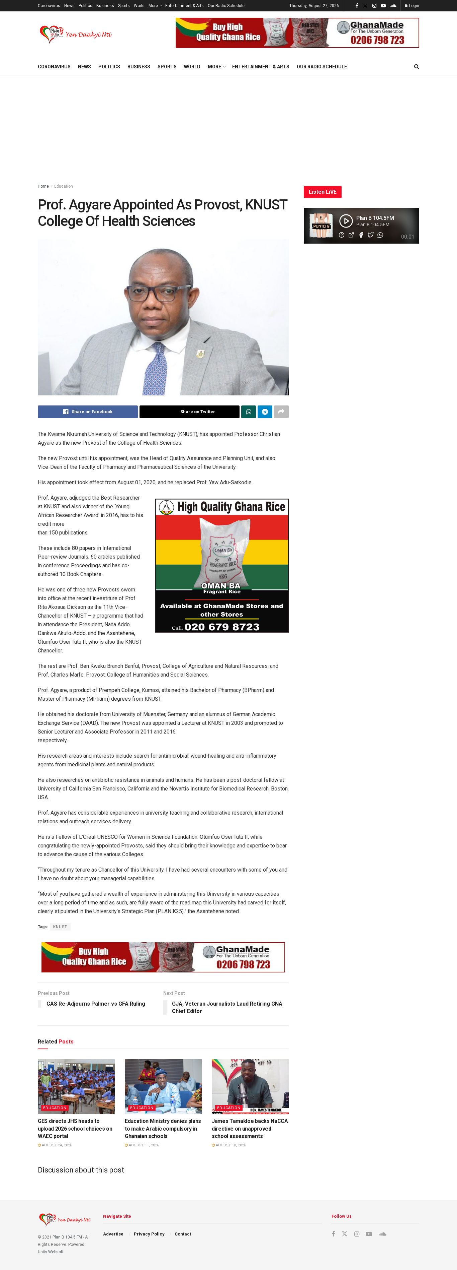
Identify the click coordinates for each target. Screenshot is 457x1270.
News (69, 5)
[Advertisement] (228, 126)
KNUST (60, 927)
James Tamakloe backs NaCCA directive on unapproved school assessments (250, 1128)
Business (105, 5)
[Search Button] (416, 66)
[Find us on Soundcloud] (393, 6)
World (139, 5)
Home (43, 186)
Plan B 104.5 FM (67, 1237)
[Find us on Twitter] (365, 6)
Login (413, 5)
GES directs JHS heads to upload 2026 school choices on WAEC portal (75, 1128)
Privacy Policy (149, 1233)
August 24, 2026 (56, 1145)
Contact (183, 1233)
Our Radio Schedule (226, 5)
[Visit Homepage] (76, 34)
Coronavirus (49, 5)
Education (63, 186)
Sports (124, 5)
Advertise (113, 1233)
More (153, 5)
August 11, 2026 (143, 1145)
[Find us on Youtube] (383, 6)
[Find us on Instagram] (374, 6)
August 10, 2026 (230, 1145)
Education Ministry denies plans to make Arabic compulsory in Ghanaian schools (163, 1128)
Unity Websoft (51, 1252)
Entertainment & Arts (184, 5)
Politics (85, 5)
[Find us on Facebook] (357, 6)
